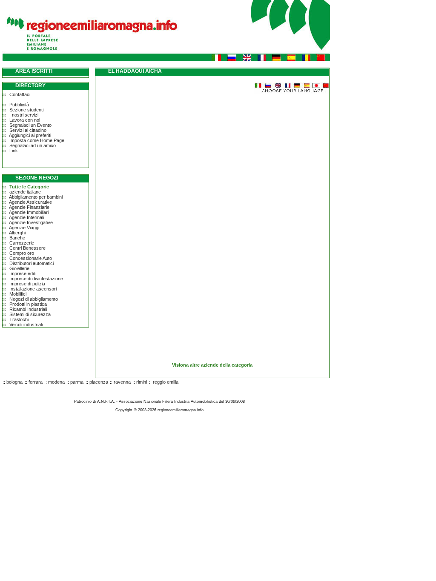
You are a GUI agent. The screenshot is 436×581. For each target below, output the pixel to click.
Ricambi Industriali (28, 309)
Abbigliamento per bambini (36, 196)
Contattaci (19, 94)
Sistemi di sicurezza (30, 314)
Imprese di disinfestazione (36, 278)
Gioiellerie (19, 268)
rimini (141, 381)
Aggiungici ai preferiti (30, 135)
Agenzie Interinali (26, 217)
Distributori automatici (31, 263)
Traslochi (19, 319)
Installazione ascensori (33, 288)
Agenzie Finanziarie (29, 207)
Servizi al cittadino (27, 130)
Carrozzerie (21, 242)
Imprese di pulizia (27, 283)
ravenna (122, 381)
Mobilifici (17, 293)
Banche (17, 237)
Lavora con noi (24, 119)
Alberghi (17, 232)
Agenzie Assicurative (30, 202)
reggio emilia (165, 381)
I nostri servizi (23, 114)
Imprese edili (22, 273)
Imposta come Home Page (36, 140)
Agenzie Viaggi (24, 227)
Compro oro (21, 253)
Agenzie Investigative (31, 222)
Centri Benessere (27, 248)
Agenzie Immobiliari (29, 212)
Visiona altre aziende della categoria (212, 364)
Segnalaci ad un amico (32, 145)
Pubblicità (19, 104)
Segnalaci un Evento (30, 125)
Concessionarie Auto (30, 258)
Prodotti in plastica (28, 304)
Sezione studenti (26, 109)
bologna (14, 381)
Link (13, 150)
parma (76, 381)
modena (56, 381)
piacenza (98, 381)
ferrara (36, 381)
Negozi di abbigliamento (33, 299)
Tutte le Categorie (29, 186)
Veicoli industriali (26, 324)
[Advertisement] (166, 153)
